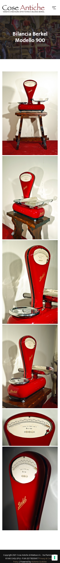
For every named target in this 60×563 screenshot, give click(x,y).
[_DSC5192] (30, 366)
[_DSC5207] (30, 488)
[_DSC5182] (30, 113)
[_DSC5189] (30, 282)
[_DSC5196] (30, 427)
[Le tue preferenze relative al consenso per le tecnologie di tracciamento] (55, 558)
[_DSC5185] (30, 198)
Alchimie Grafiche (39, 561)
